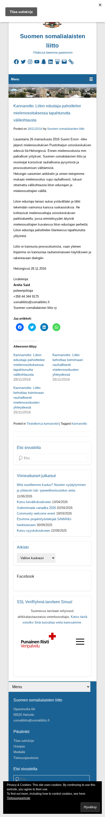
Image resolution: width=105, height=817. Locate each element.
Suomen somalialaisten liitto (65, 129)
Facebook (25, 576)
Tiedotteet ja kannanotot (43, 423)
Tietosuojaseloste (25, 758)
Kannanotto (79, 423)
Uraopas (19, 746)
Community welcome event (36, 513)
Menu (15, 79)
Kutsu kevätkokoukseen (34, 502)
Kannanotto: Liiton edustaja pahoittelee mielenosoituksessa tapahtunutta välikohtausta (47, 113)
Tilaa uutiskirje (23, 741)
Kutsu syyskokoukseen (33, 530)
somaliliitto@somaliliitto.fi (31, 720)
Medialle (19, 752)
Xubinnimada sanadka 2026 (36, 508)
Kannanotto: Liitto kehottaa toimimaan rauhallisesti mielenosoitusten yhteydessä (67, 364)
